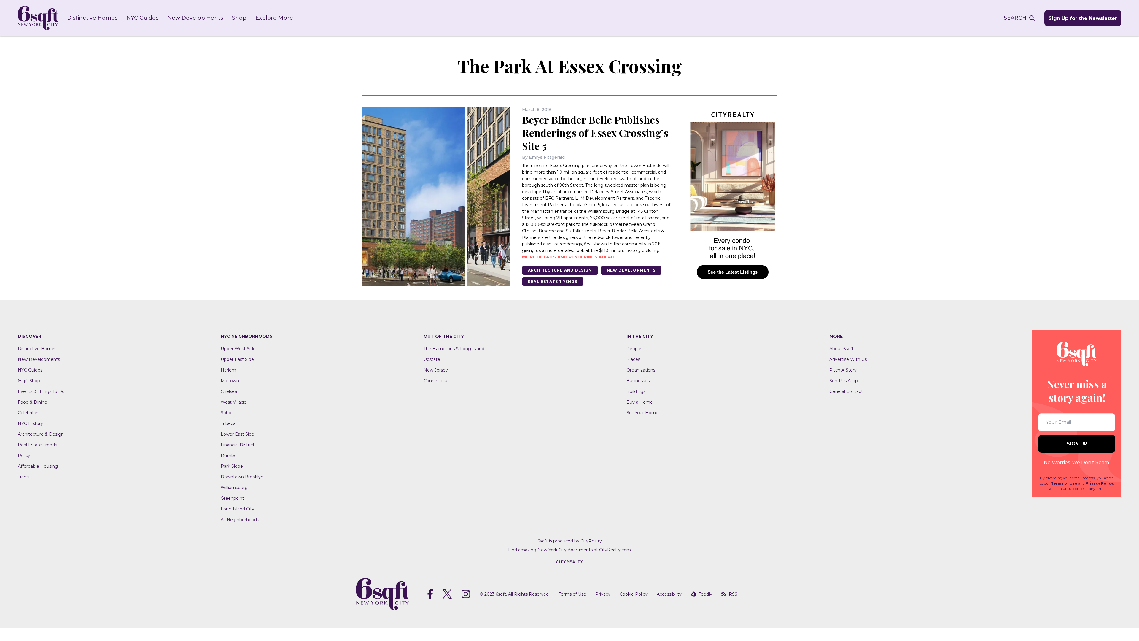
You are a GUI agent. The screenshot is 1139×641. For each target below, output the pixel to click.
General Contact (846, 391)
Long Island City (237, 509)
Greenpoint (232, 498)
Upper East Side (237, 359)
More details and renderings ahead (568, 257)
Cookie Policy (634, 594)
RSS (733, 594)
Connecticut (436, 380)
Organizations (640, 370)
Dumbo (229, 455)
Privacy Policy (1099, 483)
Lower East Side (237, 434)
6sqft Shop (29, 380)
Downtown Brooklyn (242, 477)
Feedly (705, 594)
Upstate (432, 359)
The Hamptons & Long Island (454, 348)
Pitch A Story (843, 370)
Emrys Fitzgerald (547, 157)
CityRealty (591, 541)
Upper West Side (238, 348)
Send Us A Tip (843, 380)
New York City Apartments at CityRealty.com (584, 550)
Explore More (274, 18)
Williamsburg (234, 487)
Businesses (638, 380)
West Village (233, 402)
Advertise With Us (848, 359)
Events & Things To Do (41, 391)
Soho (226, 412)
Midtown (230, 380)
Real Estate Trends (553, 281)
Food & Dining (32, 402)
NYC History (30, 423)
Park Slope (232, 466)
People (633, 348)
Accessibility (669, 594)
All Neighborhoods (240, 519)
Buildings (635, 391)
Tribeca (228, 423)
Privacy (602, 594)
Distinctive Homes (92, 18)
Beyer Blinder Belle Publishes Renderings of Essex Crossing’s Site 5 (595, 133)
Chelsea (229, 391)
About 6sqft (841, 348)
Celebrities (28, 412)
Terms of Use (1064, 483)
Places (633, 359)
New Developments (195, 18)
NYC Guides (142, 18)
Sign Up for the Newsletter (1083, 18)
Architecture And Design (560, 270)
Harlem (228, 370)
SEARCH (1015, 18)
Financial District (237, 445)
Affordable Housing (38, 466)
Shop (239, 18)
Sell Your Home (642, 412)
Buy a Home (639, 402)
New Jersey (436, 370)
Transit (24, 477)
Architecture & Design (41, 434)
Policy (24, 455)
